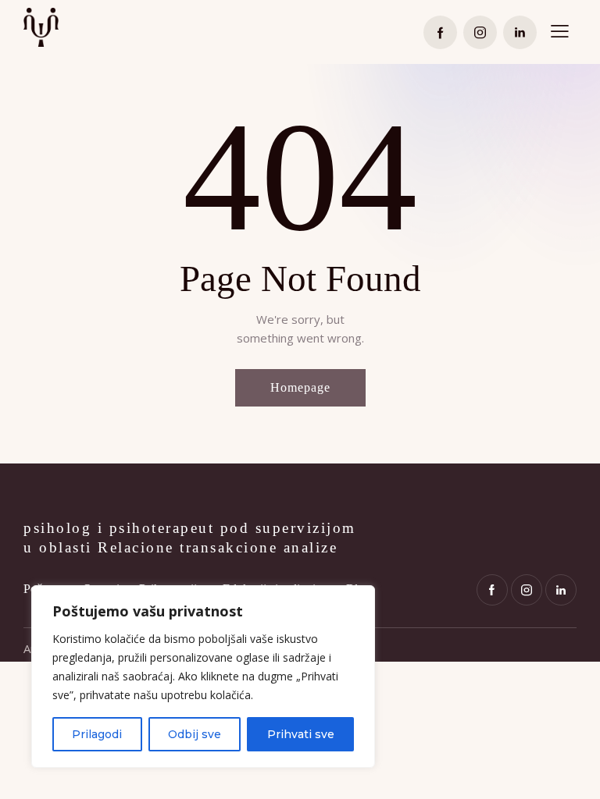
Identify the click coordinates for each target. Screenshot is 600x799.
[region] (203, 676)
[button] (560, 31)
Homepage (300, 387)
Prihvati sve (300, 734)
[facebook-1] (440, 32)
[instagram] (480, 32)
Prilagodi (97, 734)
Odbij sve (194, 734)
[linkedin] (520, 32)
